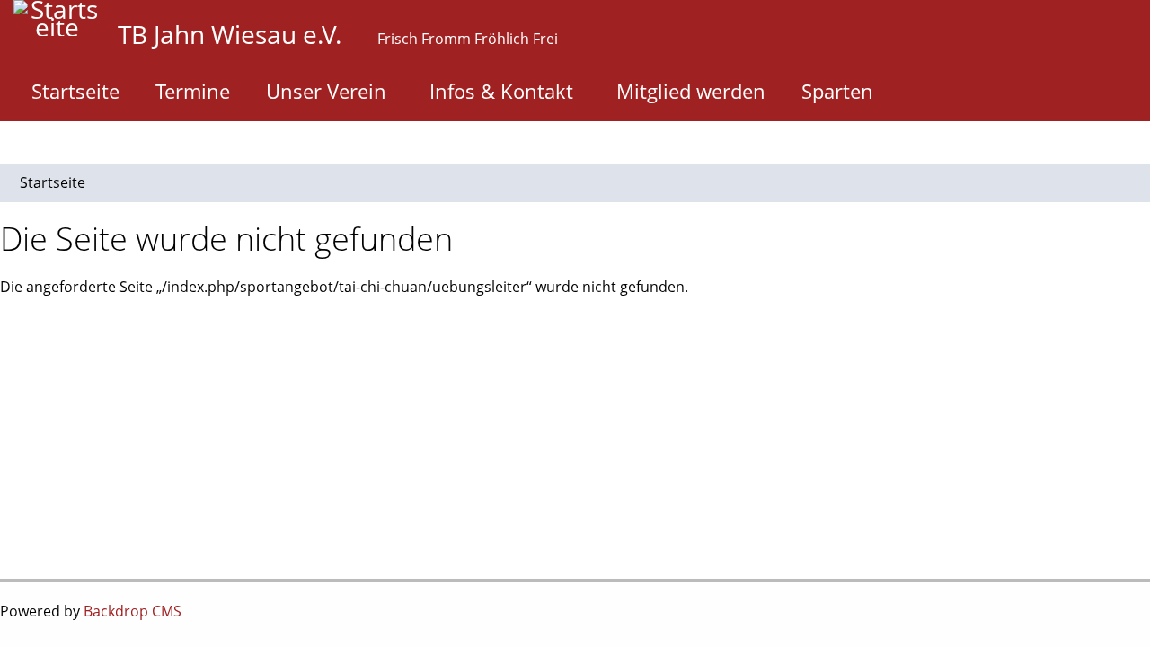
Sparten (837, 90)
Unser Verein (326, 90)
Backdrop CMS (132, 611)
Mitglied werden (690, 90)
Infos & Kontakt (501, 90)
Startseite (75, 90)
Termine (192, 90)
